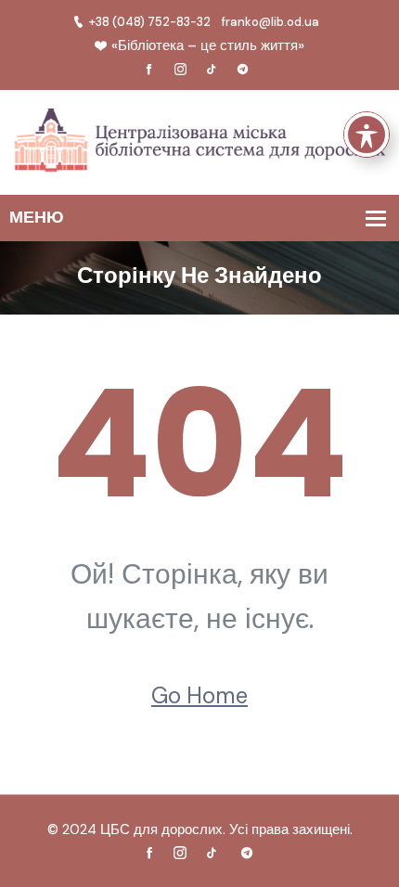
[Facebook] (149, 70)
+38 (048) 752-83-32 (150, 22)
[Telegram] (243, 70)
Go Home (199, 695)
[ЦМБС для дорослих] (199, 141)
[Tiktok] (212, 70)
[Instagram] (180, 70)
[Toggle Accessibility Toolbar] (366, 134)
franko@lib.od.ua (270, 22)
